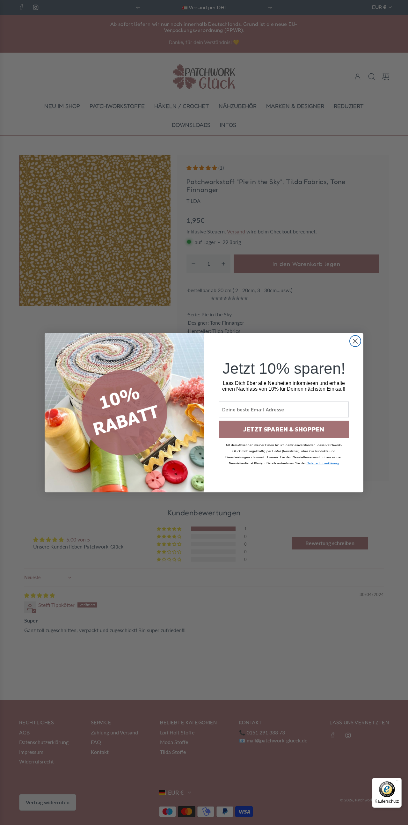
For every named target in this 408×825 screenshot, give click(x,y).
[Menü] (398, 781)
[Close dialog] (355, 341)
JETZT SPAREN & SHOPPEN (283, 429)
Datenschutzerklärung (323, 463)
